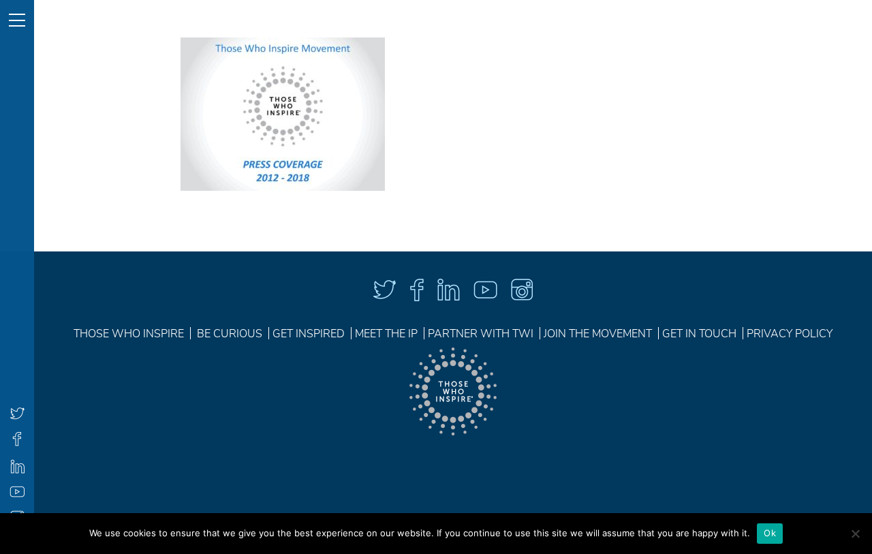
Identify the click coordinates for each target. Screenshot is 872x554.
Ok (770, 532)
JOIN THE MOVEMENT (598, 334)
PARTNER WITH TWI (480, 334)
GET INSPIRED (308, 334)
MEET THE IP (386, 334)
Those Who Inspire (129, 334)
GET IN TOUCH (699, 334)
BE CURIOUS (229, 334)
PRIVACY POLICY (789, 334)
